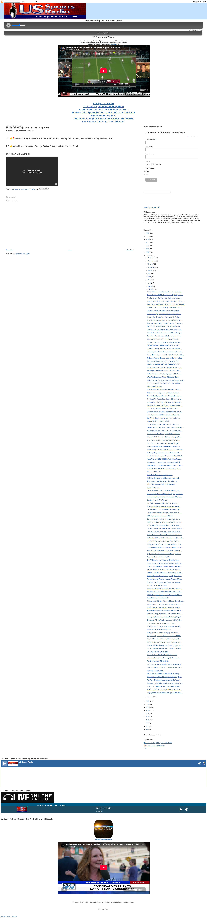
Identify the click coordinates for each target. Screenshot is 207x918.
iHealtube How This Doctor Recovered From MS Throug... (165, 465)
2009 (147, 729)
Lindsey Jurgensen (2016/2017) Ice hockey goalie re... (164, 569)
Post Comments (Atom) (22, 253)
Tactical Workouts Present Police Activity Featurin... (163, 310)
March (150, 286)
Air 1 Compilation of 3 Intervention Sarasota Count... (163, 415)
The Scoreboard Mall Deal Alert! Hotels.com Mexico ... (164, 298)
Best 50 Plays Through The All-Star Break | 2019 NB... (164, 550)
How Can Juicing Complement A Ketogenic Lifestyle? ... (164, 614)
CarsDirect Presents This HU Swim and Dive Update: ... (164, 405)
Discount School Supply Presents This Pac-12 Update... (164, 323)
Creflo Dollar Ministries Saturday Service (160, 475)
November (151, 261)
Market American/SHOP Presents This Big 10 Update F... (165, 295)
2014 (147, 714)
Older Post (130, 250)
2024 (147, 239)
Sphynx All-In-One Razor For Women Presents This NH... (165, 547)
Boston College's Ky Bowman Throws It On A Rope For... (165, 683)
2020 (147, 252)
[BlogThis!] (42, 189)
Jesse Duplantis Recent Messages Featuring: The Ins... (164, 352)
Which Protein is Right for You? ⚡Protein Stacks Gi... (164, 689)
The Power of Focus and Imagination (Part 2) (161, 623)
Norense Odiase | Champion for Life (158, 557)
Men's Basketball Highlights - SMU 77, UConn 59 (162, 503)
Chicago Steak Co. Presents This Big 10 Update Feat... (164, 329)
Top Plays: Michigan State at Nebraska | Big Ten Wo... (164, 680)
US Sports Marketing (11, 916)
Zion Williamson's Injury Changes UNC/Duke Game (163, 560)
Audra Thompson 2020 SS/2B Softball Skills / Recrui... (164, 459)
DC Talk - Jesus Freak (154, 471)
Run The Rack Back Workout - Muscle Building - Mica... (164, 642)
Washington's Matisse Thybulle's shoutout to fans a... (164, 440)
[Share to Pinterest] (48, 189)
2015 (147, 710)
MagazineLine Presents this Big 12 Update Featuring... (164, 396)
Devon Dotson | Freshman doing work (159, 629)
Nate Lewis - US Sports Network (154, 746)
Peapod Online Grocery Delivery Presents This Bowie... (164, 292)
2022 (147, 246)
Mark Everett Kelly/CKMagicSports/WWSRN (158, 743)
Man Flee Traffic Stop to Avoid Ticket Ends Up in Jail (27, 128)
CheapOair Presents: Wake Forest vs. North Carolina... (164, 402)
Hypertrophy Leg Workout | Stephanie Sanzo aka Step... (164, 610)
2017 (147, 704)
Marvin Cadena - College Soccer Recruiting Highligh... (164, 607)
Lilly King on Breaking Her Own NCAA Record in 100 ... (164, 364)
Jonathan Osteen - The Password (157, 500)
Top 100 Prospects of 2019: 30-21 (157, 661)
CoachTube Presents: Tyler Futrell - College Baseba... (164, 336)
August (150, 270)
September (151, 267)
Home (70, 250)
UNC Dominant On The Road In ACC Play (160, 516)
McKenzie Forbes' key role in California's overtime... (163, 393)
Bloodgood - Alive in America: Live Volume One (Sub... (164, 620)
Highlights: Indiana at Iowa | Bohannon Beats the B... (163, 478)
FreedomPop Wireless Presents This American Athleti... (164, 320)
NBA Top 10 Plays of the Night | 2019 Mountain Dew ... (164, 667)
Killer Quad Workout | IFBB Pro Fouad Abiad (161, 484)
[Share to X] (44, 189)
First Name (149, 146)
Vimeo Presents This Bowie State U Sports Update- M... (165, 563)
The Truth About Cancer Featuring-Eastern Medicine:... (164, 307)
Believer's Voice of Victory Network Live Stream (162, 655)
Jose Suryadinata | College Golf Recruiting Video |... (163, 519)
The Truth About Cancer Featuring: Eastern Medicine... (164, 342)
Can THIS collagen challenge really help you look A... (163, 418)
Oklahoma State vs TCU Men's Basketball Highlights (163, 509)
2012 (147, 720)
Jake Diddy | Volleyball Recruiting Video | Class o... (163, 408)
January (150, 697)
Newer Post (9, 250)
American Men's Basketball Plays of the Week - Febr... (164, 592)
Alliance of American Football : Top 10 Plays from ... (163, 658)
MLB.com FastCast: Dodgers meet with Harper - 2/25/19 (164, 358)
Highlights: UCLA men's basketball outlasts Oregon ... (164, 506)
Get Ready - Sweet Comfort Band (157, 651)
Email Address (150, 139)
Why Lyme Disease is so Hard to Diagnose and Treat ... (164, 693)
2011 (147, 723)
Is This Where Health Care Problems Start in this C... (163, 525)
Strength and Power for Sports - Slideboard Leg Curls (163, 462)
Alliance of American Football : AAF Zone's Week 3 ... (164, 541)
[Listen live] (4, 763)
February (151, 289)
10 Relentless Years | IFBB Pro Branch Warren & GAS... (165, 411)
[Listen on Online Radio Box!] (204, 763)
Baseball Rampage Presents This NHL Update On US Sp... (165, 355)
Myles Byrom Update (153, 487)
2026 (147, 233)
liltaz (145, 748)
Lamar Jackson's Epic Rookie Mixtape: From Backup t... (165, 588)
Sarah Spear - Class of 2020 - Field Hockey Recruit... (164, 370)
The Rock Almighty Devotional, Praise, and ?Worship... (164, 497)
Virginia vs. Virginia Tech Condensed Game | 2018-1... (164, 636)
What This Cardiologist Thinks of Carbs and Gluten (163, 377)
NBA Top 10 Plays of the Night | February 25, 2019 (163, 361)
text (147, 174)
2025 (147, 236)
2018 (147, 701)
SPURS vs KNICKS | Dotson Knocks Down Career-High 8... (166, 427)
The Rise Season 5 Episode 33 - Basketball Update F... (164, 389)
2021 (147, 249)
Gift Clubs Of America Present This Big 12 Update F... (164, 326)
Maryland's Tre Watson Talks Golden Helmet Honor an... (164, 399)
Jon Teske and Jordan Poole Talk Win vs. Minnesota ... (164, 513)
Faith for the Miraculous (154, 386)
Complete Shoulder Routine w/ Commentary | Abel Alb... (164, 573)
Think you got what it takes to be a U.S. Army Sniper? (164, 617)
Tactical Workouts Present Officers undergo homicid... (164, 345)
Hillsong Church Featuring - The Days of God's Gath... (164, 317)
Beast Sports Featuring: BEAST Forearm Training (162, 339)
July (149, 273)
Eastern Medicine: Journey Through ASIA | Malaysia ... (164, 576)
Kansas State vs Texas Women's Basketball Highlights (164, 677)
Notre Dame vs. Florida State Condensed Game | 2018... (165, 367)
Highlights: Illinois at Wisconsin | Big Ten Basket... (163, 633)
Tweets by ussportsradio (152, 207)
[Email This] (40, 189)
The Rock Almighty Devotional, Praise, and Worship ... (164, 314)
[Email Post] (37, 189)
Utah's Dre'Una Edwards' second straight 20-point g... (163, 674)
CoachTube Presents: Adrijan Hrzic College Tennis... (163, 686)
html (147, 171)
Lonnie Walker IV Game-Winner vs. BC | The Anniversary (165, 449)
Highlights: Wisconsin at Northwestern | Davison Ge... (164, 446)
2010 (147, 726)
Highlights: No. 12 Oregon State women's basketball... (164, 626)
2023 (147, 242)
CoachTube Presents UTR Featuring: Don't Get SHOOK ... (165, 301)
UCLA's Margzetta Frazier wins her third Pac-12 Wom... (164, 595)
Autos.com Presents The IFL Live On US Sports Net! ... (164, 430)
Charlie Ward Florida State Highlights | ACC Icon (162, 481)
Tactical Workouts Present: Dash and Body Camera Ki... (165, 648)
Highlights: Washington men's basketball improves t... (164, 554)
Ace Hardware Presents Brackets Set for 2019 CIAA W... (165, 456)
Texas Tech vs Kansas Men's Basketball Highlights (163, 443)
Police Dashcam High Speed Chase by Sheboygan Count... (165, 380)
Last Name (149, 154)
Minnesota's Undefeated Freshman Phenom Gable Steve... (165, 601)
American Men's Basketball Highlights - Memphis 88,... (164, 437)
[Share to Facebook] (46, 189)
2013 (147, 717)
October (150, 264)
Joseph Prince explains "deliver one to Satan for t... (163, 424)
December (151, 258)
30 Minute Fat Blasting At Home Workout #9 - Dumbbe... (165, 522)
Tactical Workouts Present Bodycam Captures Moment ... (165, 528)
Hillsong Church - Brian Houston (157, 585)
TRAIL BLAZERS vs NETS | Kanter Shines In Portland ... (165, 538)
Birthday (148, 161)
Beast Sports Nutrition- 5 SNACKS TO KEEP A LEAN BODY (166, 304)
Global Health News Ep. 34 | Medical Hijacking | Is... (163, 490)
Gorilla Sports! (114, 44)
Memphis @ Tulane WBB (155, 670)
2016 (147, 707)
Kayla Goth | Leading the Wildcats (158, 598)
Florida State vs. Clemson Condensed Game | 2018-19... (165, 604)
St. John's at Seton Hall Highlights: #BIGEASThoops (163, 434)
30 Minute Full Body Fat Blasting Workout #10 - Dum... (164, 374)
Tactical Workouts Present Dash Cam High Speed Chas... (165, 494)
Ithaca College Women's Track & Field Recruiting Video (164, 639)
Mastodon (3, 916)
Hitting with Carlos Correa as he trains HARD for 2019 (164, 544)
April (149, 283)
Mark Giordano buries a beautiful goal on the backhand (164, 664)
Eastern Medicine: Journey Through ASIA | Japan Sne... (164, 645)
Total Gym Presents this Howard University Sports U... (164, 566)
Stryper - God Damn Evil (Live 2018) (158, 421)
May (149, 280)
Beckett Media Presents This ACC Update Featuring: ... (164, 333)
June (149, 276)
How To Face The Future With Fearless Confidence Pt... (164, 535)
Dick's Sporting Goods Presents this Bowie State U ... (164, 453)
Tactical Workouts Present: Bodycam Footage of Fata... (164, 579)
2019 (147, 255)
